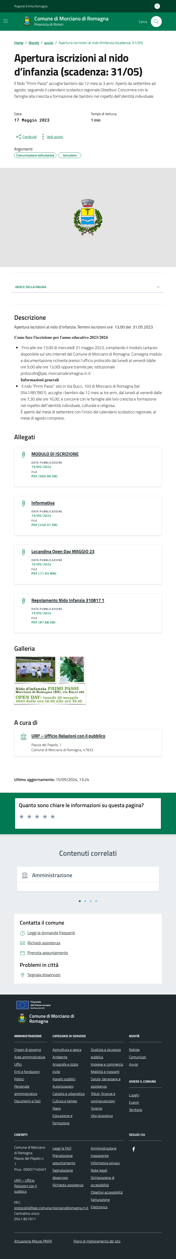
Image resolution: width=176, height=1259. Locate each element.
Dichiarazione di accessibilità (102, 1181)
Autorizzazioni (63, 1086)
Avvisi (133, 1064)
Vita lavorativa (102, 1115)
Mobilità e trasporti (105, 1071)
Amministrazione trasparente (103, 1151)
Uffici (18, 1064)
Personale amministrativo (25, 1090)
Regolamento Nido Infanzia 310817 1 (67, 600)
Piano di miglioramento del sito (97, 1241)
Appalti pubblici (63, 1079)
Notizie (134, 1049)
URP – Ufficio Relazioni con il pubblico (68, 736)
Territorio (135, 1109)
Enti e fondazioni (27, 1071)
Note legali (99, 1170)
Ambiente (59, 1057)
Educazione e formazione (62, 1119)
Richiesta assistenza (67, 1185)
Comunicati (137, 1057)
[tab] (80, 901)
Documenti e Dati (27, 1101)
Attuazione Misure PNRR (33, 1241)
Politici (19, 1079)
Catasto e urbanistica (68, 1093)
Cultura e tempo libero (64, 1104)
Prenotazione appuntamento (63, 1159)
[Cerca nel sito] (156, 21)
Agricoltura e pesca (66, 1049)
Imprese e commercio (107, 1064)
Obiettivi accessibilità (107, 1192)
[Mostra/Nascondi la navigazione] (5, 21)
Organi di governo (27, 1049)
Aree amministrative (29, 1057)
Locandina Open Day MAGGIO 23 (62, 551)
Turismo (96, 1108)
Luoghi (134, 1095)
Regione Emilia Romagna (30, 6)
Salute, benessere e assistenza (106, 1082)
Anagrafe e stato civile (65, 1068)
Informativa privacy (105, 1163)
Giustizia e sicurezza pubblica (106, 1053)
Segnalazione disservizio (62, 1173)
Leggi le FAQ (62, 1148)
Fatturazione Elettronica (100, 1203)
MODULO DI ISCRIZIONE (55, 454)
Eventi (134, 1102)
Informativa (43, 503)
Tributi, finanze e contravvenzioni (103, 1097)
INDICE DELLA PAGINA (30, 286)
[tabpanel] (88, 882)
